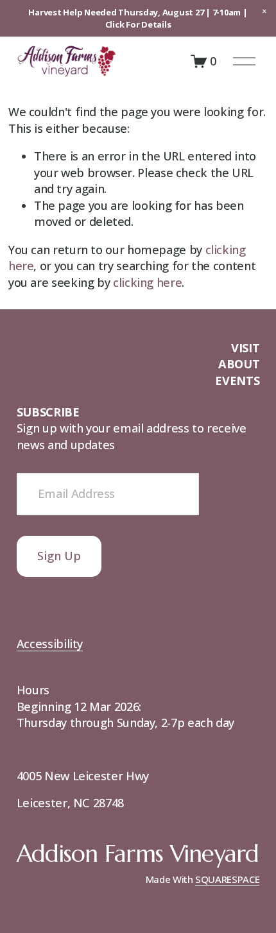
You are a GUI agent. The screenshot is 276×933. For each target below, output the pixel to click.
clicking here (147, 282)
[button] (264, 11)
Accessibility (50, 643)
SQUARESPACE (227, 879)
